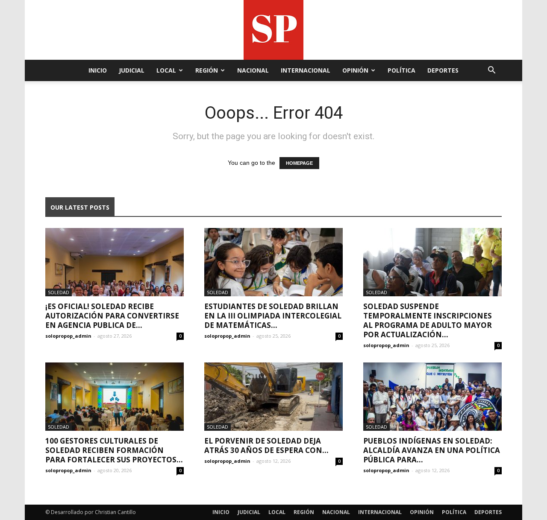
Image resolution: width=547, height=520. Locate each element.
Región (206, 70)
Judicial (131, 70)
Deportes (443, 70)
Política (401, 70)
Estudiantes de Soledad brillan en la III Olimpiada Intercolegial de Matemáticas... (272, 315)
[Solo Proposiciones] (273, 30)
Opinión (355, 70)
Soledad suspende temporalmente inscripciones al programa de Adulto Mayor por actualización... (427, 320)
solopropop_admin (68, 336)
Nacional (253, 70)
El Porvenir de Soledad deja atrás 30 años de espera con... (266, 445)
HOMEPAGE (299, 163)
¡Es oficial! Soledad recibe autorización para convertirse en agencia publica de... (112, 315)
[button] (491, 71)
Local (166, 70)
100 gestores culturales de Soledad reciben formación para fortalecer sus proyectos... (114, 450)
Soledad (58, 292)
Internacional (305, 70)
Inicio (97, 70)
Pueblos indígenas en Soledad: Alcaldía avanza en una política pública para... (431, 450)
